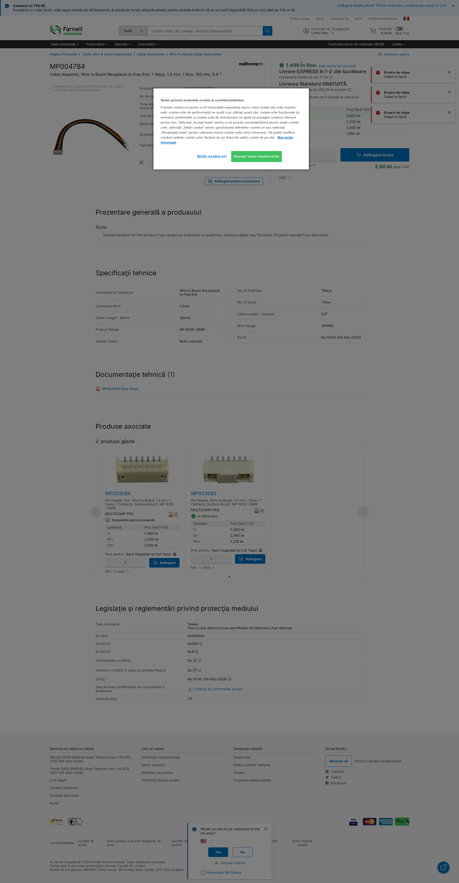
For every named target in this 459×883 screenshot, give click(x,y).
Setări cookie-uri (212, 156)
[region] (231, 128)
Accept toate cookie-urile (256, 156)
